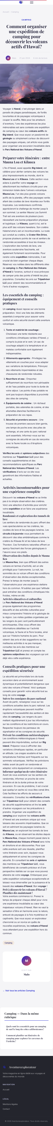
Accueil (6, 12)
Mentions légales (10, 1104)
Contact (6, 1109)
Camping (15, 12)
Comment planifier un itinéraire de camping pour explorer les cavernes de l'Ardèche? (24, 1038)
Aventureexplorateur (22, 1067)
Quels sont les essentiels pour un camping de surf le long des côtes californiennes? (26, 1028)
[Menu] (31, 2)
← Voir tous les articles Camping (19, 990)
